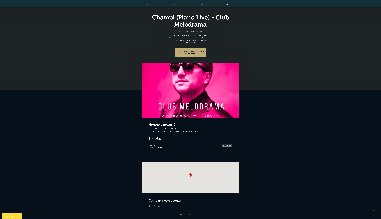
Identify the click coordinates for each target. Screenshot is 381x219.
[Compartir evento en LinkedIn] (159, 206)
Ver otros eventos (190, 54)
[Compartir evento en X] (154, 206)
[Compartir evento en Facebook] (150, 206)
